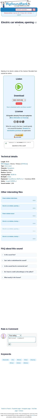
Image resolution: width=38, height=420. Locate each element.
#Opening (33, 359)
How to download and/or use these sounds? (19, 107)
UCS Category (5, 164)
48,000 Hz (13, 174)
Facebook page (16, 408)
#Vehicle (19, 363)
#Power (12, 363)
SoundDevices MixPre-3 (15, 179)
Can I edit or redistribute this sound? (15, 260)
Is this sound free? (10, 255)
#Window (26, 363)
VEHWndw (24, 164)
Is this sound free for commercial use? (16, 266)
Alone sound (7, 166)
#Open (26, 359)
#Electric (19, 359)
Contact (21, 410)
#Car (13, 359)
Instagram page (26, 408)
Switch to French (6, 408)
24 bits (9, 177)
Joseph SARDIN (10, 181)
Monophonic (10, 168)
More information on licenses (19, 118)
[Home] (19, 4)
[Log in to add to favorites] (19, 25)
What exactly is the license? (12, 277)
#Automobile (6, 359)
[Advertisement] (19, 49)
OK (9, 344)
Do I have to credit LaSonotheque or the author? (18, 272)
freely (33, 415)
